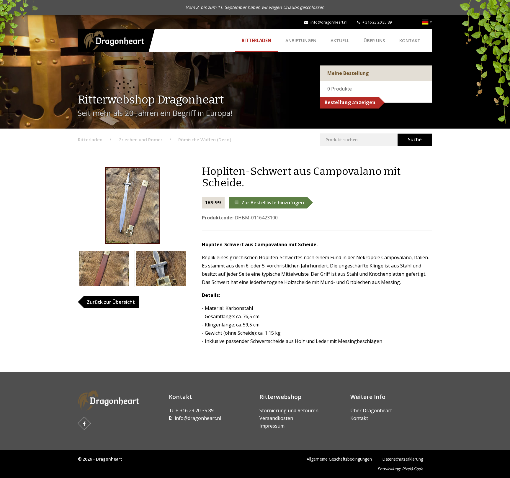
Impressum (272, 426)
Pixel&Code (412, 469)
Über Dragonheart (371, 410)
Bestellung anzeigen (350, 102)
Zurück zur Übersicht (111, 302)
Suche (415, 139)
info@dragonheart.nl (328, 22)
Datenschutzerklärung (402, 459)
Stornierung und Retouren (288, 410)
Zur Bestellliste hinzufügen (272, 202)
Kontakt (409, 40)
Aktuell (340, 40)
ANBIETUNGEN (300, 40)
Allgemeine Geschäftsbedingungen (339, 459)
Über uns (374, 40)
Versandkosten (276, 418)
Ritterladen (256, 40)
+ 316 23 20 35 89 (377, 22)
